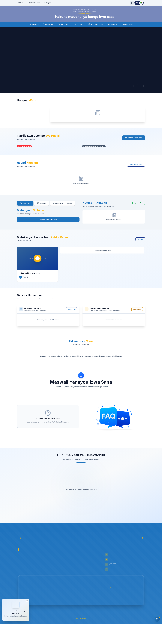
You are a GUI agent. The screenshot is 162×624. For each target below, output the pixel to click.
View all (140, 239)
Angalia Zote (138, 203)
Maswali (22, 3)
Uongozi (48, 3)
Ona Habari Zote (136, 164)
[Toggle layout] (27, 601)
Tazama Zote (71, 309)
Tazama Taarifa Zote (134, 138)
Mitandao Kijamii (35, 3)
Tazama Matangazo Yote (48, 219)
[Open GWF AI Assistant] (157, 619)
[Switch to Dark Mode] (132, 3)
